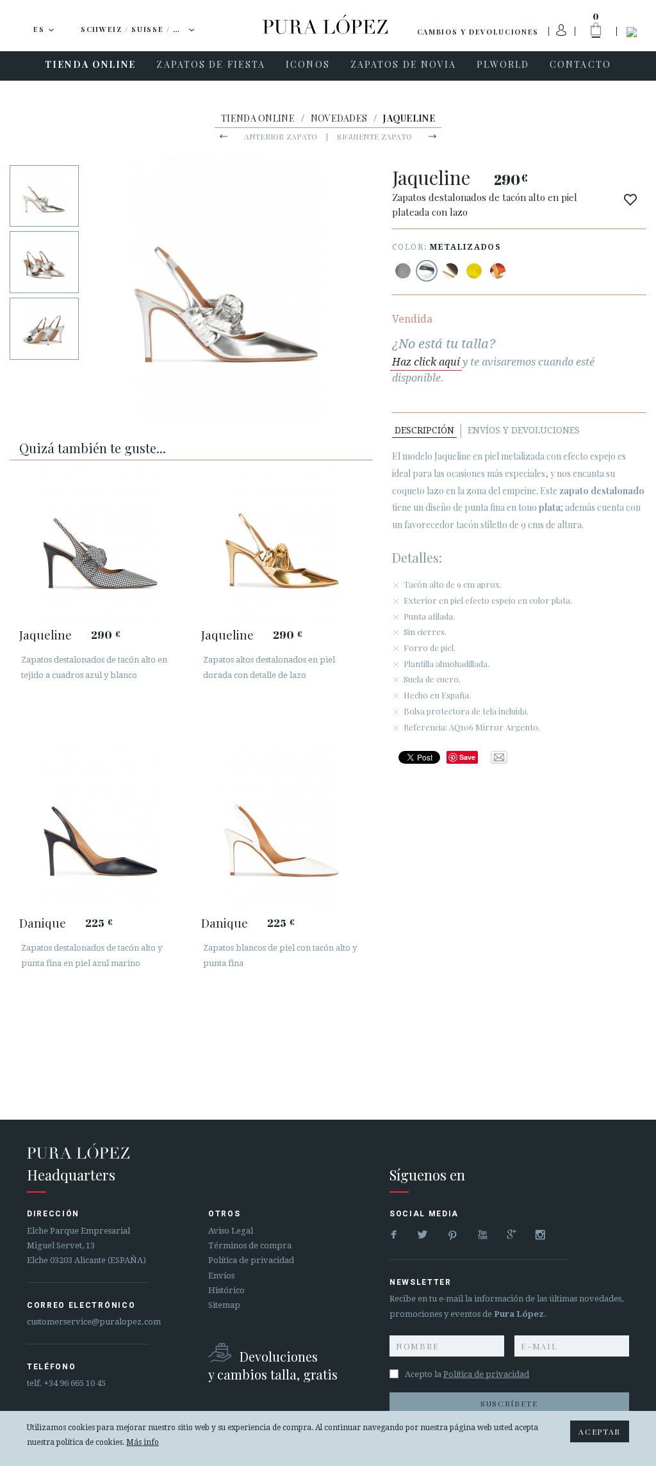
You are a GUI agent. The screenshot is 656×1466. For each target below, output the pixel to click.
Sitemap (224, 1305)
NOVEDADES (339, 118)
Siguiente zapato (374, 136)
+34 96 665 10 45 (75, 1383)
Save (467, 757)
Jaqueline (45, 634)
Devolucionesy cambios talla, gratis (273, 1365)
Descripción (424, 430)
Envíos (221, 1275)
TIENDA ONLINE (258, 118)
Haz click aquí (426, 362)
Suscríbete (509, 1403)
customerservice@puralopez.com (94, 1321)
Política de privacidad (251, 1260)
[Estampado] (403, 271)
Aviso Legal (230, 1231)
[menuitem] (90, 66)
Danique (42, 922)
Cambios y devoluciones (478, 31)
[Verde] (474, 271)
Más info (142, 1442)
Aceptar (599, 1431)
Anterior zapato (281, 136)
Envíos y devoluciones (524, 430)
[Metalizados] (427, 271)
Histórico (226, 1290)
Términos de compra (249, 1245)
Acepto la (467, 1374)
